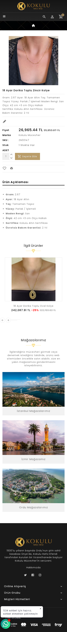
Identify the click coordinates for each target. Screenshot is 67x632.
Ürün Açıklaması (15, 182)
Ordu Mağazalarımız (33, 507)
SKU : (5, 140)
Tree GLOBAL (13, 617)
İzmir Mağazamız (33, 459)
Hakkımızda (33, 567)
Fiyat (5, 130)
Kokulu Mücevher (29, 135)
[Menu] (4, 16)
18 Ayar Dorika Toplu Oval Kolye (33, 306)
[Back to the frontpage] (33, 26)
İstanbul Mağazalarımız (33, 411)
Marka (6, 135)
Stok (5, 145)
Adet (5, 150)
